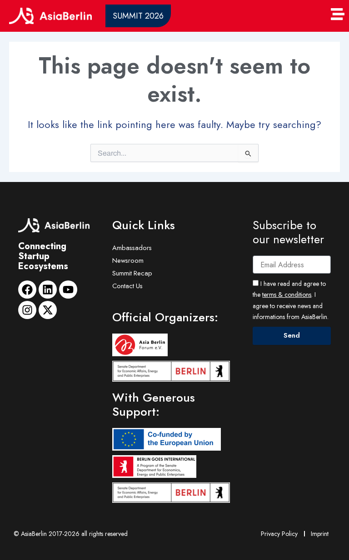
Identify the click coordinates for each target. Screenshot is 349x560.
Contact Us (127, 285)
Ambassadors (132, 247)
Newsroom (128, 260)
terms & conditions (286, 294)
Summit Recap (132, 273)
